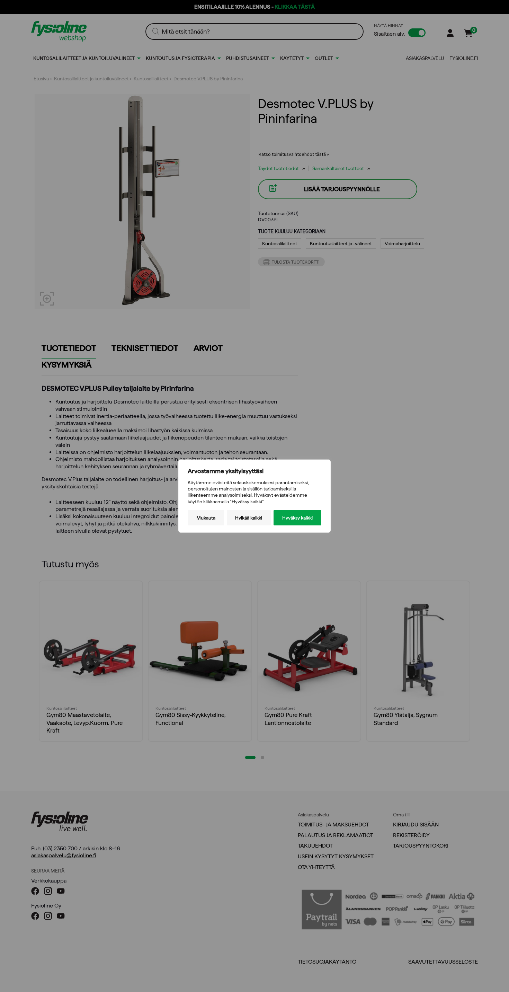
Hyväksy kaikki (297, 517)
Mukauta (205, 517)
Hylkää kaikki (248, 517)
